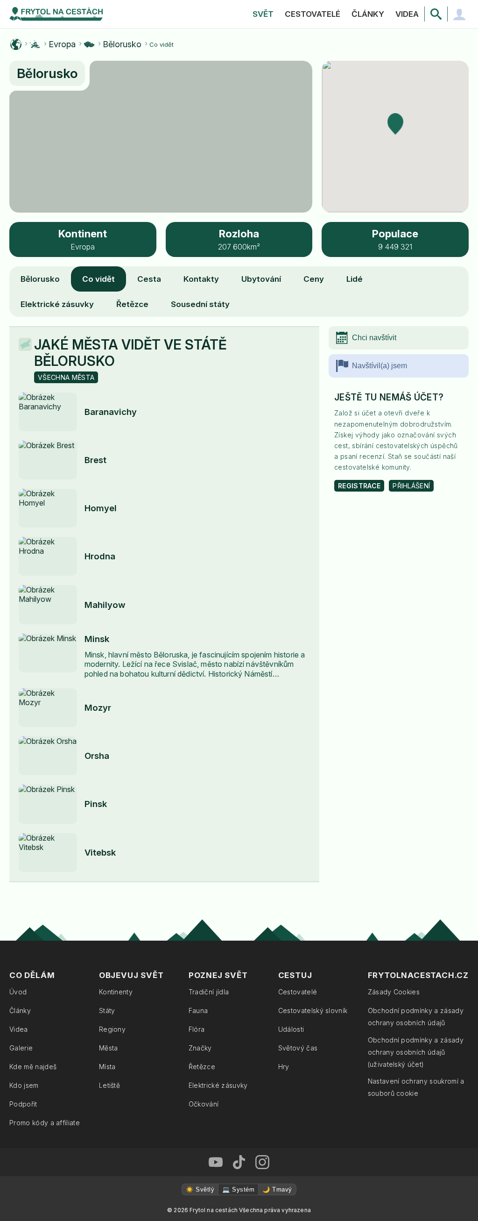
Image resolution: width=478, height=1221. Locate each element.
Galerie (21, 1048)
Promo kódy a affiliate (44, 1123)
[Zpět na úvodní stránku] (56, 14)
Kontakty (201, 279)
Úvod (18, 992)
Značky (200, 1048)
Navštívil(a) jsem (379, 366)
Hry (283, 1067)
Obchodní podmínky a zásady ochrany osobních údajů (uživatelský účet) (416, 1052)
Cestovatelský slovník (313, 1010)
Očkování (204, 1104)
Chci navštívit (374, 338)
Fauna (198, 1010)
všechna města (66, 377)
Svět (263, 14)
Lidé (354, 279)
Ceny (313, 279)
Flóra (197, 1029)
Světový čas (298, 1048)
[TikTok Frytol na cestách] (239, 1162)
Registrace (359, 486)
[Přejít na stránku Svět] (15, 44)
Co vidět (98, 279)
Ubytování (261, 279)
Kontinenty (116, 992)
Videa (407, 14)
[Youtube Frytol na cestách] (215, 1162)
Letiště (109, 1085)
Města (108, 1048)
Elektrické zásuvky (57, 304)
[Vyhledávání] (436, 14)
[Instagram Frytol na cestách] (262, 1162)
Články (367, 14)
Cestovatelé (312, 14)
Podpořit (23, 1104)
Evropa (62, 44)
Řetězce (132, 304)
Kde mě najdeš (32, 1067)
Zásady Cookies (394, 992)
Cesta (149, 279)
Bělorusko (122, 44)
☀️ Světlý (200, 1189)
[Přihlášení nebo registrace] (459, 14)
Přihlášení (411, 486)
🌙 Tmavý (277, 1189)
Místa (107, 1067)
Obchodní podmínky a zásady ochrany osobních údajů (416, 1017)
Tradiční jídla (209, 992)
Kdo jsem (24, 1085)
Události (291, 1029)
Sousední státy (200, 304)
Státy (107, 1010)
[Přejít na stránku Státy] (89, 44)
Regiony (112, 1029)
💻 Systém (238, 1189)
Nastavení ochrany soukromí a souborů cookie (416, 1087)
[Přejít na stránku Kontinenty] (35, 44)
